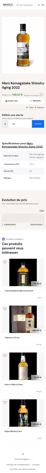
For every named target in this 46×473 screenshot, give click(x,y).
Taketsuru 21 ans (12, 337)
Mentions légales (22, 459)
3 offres (38, 391)
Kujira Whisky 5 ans (13, 431)
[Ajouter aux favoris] (41, 95)
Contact (36, 464)
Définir (38, 124)
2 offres (38, 344)
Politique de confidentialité (18, 464)
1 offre (39, 298)
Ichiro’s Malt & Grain (14, 384)
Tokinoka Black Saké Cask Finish (19, 291)
